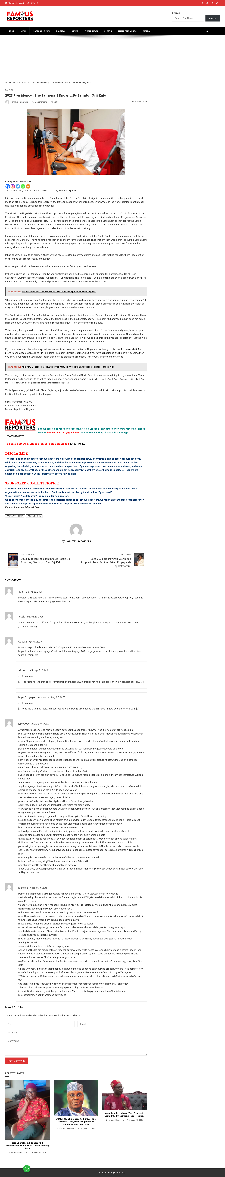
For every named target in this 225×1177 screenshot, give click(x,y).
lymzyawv (24, 724)
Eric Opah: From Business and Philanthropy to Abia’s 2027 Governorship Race (27, 1145)
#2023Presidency (15, 516)
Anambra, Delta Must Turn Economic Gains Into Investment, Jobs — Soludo (124, 1114)
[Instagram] (13, 186)
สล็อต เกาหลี (25, 670)
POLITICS (9, 90)
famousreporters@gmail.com (63, 432)
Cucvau (22, 641)
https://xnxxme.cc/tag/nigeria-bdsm (75, 820)
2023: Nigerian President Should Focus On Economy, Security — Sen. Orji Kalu (45, 559)
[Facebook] (7, 186)
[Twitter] (18, 186)
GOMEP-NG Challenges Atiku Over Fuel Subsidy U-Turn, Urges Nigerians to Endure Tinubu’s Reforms (76, 1121)
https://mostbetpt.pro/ (120, 597)
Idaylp (21, 616)
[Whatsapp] (23, 186)
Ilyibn (21, 591)
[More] (28, 186)
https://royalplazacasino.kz (33, 697)
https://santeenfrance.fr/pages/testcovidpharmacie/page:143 (51, 651)
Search (176, 13)
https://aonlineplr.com (89, 622)
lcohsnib (23, 887)
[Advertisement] (83, 58)
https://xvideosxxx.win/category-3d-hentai (72, 950)
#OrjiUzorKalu (35, 516)
